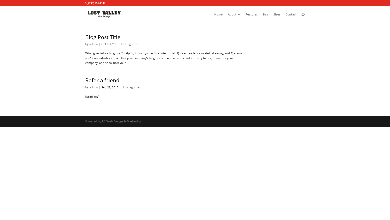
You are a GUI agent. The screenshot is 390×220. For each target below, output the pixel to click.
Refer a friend (102, 80)
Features (252, 14)
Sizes (276, 14)
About (232, 14)
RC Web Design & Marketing (121, 121)
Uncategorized (129, 44)
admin (93, 44)
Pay (265, 14)
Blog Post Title (102, 37)
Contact (291, 14)
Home (218, 14)
